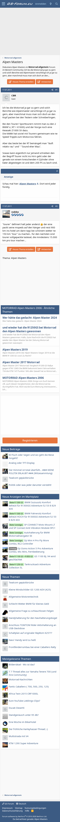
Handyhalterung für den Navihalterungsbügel (33, 617)
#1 (56, 89)
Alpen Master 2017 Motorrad (21, 362)
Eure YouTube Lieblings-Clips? (24, 700)
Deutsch (22, 803)
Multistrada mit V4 (18, 736)
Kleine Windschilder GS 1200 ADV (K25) (30, 589)
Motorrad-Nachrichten (20, 679)
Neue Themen (11, 577)
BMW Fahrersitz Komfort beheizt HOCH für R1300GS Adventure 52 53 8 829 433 (32, 516)
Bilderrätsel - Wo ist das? (22, 664)
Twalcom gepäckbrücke (21, 477)
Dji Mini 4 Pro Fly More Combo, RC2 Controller (29, 542)
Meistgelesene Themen (16, 659)
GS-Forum (9, 803)
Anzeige (8, 176)
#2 (56, 206)
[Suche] (56, 4)
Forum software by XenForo (24, 816)
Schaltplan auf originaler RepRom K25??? (30, 632)
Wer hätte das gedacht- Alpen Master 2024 (29, 317)
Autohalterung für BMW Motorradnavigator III (29, 534)
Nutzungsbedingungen (35, 808)
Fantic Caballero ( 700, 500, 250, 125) (29, 686)
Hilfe (27, 810)
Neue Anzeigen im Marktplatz (20, 496)
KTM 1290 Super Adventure (23, 743)
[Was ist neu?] (51, 4)
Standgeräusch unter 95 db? (24, 714)
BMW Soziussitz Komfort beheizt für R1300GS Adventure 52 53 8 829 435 (32, 505)
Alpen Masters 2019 (15, 349)
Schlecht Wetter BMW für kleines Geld (29, 603)
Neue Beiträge (11, 449)
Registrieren (30, 440)
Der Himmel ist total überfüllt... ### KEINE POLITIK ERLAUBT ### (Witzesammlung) (31, 471)
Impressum (7, 808)
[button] (3, 4)
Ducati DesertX (16, 707)
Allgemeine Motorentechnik (23, 596)
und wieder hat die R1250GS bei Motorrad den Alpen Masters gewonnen (29, 329)
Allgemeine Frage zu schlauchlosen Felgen (31, 610)
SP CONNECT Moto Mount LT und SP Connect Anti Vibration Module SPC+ (32, 526)
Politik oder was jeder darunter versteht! (30, 484)
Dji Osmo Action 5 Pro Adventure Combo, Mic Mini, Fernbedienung (31, 550)
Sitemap (18, 808)
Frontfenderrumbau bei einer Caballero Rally (32, 647)
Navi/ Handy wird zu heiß (22, 639)
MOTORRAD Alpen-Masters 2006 (23, 378)
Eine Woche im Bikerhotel (22, 721)
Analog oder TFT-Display (22, 462)
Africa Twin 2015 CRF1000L (23, 693)
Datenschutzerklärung (12, 810)
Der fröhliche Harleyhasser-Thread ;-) (28, 729)
